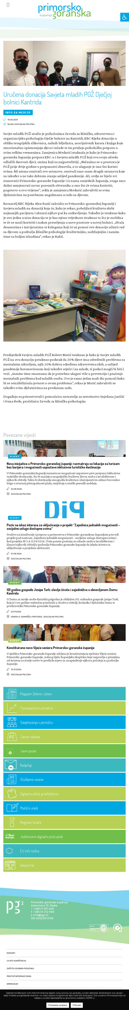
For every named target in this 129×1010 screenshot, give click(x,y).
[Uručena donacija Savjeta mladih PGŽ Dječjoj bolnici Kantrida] (64, 85)
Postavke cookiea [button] (57, 1005)
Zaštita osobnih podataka (20, 968)
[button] (124, 17)
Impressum (12, 984)
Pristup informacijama (19, 976)
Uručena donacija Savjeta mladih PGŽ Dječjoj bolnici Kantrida (57, 98)
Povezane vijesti (19, 435)
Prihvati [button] (77, 1005)
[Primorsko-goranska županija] (64, 11)
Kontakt (11, 953)
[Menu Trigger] (8, 5)
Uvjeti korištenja (16, 961)
